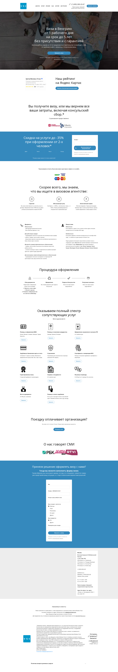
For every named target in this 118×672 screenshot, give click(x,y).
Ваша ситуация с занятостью (54, 504)
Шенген (38, 6)
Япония (48, 6)
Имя (49, 484)
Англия (57, 6)
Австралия (64, 6)
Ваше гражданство (52, 518)
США (52, 6)
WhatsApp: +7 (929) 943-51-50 (84, 574)
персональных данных (84, 154)
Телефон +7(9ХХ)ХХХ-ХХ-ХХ (54, 491)
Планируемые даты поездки (54, 525)
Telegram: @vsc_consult (82, 576)
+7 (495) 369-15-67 (78, 4)
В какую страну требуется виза (55, 497)
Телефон (76, 139)
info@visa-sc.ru (80, 572)
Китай (42, 6)
